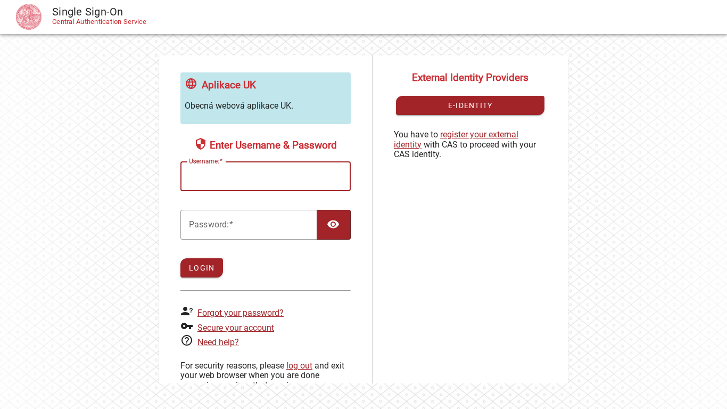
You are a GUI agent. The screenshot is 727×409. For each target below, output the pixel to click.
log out (299, 366)
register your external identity (456, 139)
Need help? (218, 342)
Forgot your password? (240, 313)
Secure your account (235, 328)
